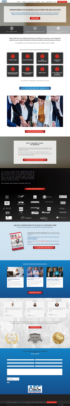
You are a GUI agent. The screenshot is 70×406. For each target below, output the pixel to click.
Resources (38, 1)
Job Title (36, 364)
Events (43, 1)
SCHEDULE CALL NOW (62, 1)
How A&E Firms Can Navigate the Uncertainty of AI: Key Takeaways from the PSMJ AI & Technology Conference (54, 279)
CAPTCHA (8, 376)
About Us (19, 1)
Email (8, 361)
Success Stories (49, 1)
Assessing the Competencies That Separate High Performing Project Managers (14, 279)
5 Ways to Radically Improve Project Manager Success (34, 279)
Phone (36, 361)
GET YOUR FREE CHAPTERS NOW (44, 247)
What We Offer (31, 1)
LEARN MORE (35, 18)
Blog (55, 1)
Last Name (36, 358)
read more (9, 286)
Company (8, 364)
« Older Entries (9, 289)
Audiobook (24, 1)
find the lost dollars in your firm (35, 159)
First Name (8, 358)
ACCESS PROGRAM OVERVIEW (35, 131)
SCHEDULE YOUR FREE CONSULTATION (35, 188)
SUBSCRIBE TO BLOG (35, 292)
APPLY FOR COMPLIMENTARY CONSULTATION (35, 88)
